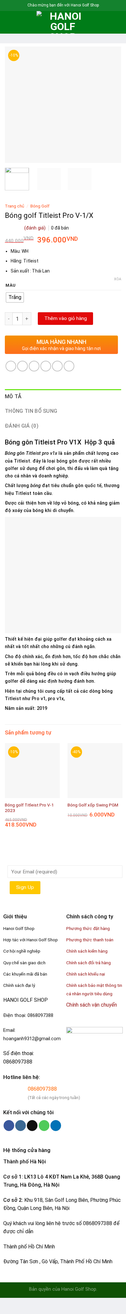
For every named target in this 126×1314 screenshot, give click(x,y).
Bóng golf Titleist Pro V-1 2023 (29, 807)
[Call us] (44, 1125)
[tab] (63, 396)
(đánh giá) (35, 228)
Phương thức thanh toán (89, 939)
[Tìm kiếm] (19, 22)
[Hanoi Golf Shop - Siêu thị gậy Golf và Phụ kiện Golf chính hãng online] (63, 22)
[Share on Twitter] (34, 366)
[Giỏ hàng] (118, 22)
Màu (10, 285)
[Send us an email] (32, 1125)
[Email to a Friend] (45, 366)
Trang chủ (14, 205)
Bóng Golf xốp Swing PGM (93, 804)
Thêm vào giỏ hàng (65, 318)
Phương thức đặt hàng (88, 928)
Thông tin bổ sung (31, 411)
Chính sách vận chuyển (91, 1005)
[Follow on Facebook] (9, 1125)
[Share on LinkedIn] (69, 366)
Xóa (117, 279)
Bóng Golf (39, 205)
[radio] (15, 297)
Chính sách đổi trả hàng (88, 962)
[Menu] (9, 22)
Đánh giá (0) (21, 426)
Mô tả (13, 396)
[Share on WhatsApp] (10, 366)
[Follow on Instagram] (20, 1125)
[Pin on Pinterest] (57, 366)
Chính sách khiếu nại (85, 974)
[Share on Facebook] (22, 366)
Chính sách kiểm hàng (87, 951)
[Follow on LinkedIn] (55, 1125)
